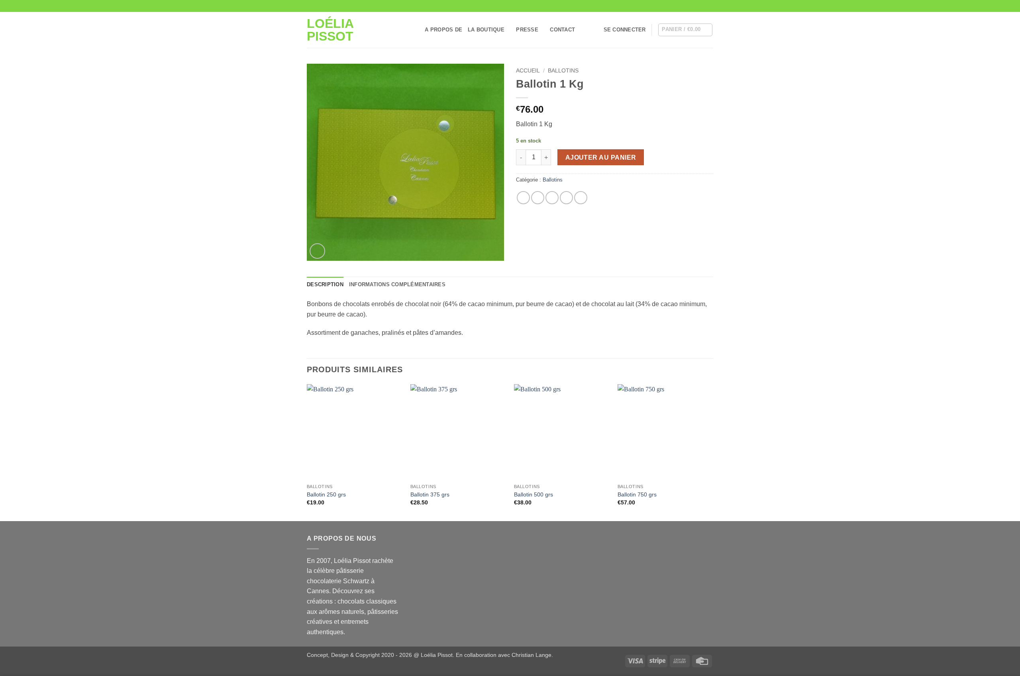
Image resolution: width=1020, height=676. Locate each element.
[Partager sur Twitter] (537, 197)
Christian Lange (531, 655)
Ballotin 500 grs (533, 494)
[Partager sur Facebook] (523, 197)
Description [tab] (325, 284)
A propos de (443, 30)
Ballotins (563, 71)
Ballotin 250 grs (326, 494)
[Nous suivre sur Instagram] (694, 6)
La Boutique (486, 30)
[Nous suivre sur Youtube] (709, 6)
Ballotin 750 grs (637, 494)
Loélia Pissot (330, 30)
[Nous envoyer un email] (701, 6)
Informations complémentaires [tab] (397, 284)
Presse (527, 30)
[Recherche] (416, 29)
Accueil (528, 71)
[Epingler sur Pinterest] (566, 197)
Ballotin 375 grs (429, 494)
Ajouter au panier (600, 157)
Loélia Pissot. (437, 655)
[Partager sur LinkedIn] (580, 197)
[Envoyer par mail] (552, 197)
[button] (625, 30)
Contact (562, 30)
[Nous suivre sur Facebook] (686, 6)
